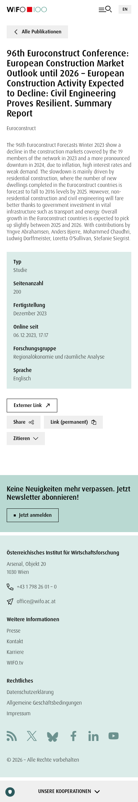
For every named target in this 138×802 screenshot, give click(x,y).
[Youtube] (114, 736)
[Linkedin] (93, 736)
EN (125, 9)
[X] (32, 736)
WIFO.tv (15, 662)
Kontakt (15, 641)
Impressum (18, 713)
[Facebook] (73, 736)
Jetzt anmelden (35, 515)
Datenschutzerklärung (30, 692)
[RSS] (12, 736)
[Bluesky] (52, 736)
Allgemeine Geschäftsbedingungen (44, 702)
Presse (13, 630)
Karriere (15, 652)
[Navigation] (105, 9)
